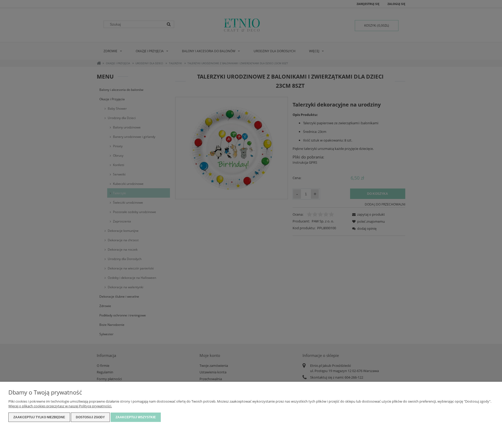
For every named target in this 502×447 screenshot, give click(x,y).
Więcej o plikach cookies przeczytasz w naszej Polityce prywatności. (60, 406)
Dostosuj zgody (90, 417)
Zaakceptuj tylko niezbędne (39, 417)
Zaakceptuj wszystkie (136, 417)
